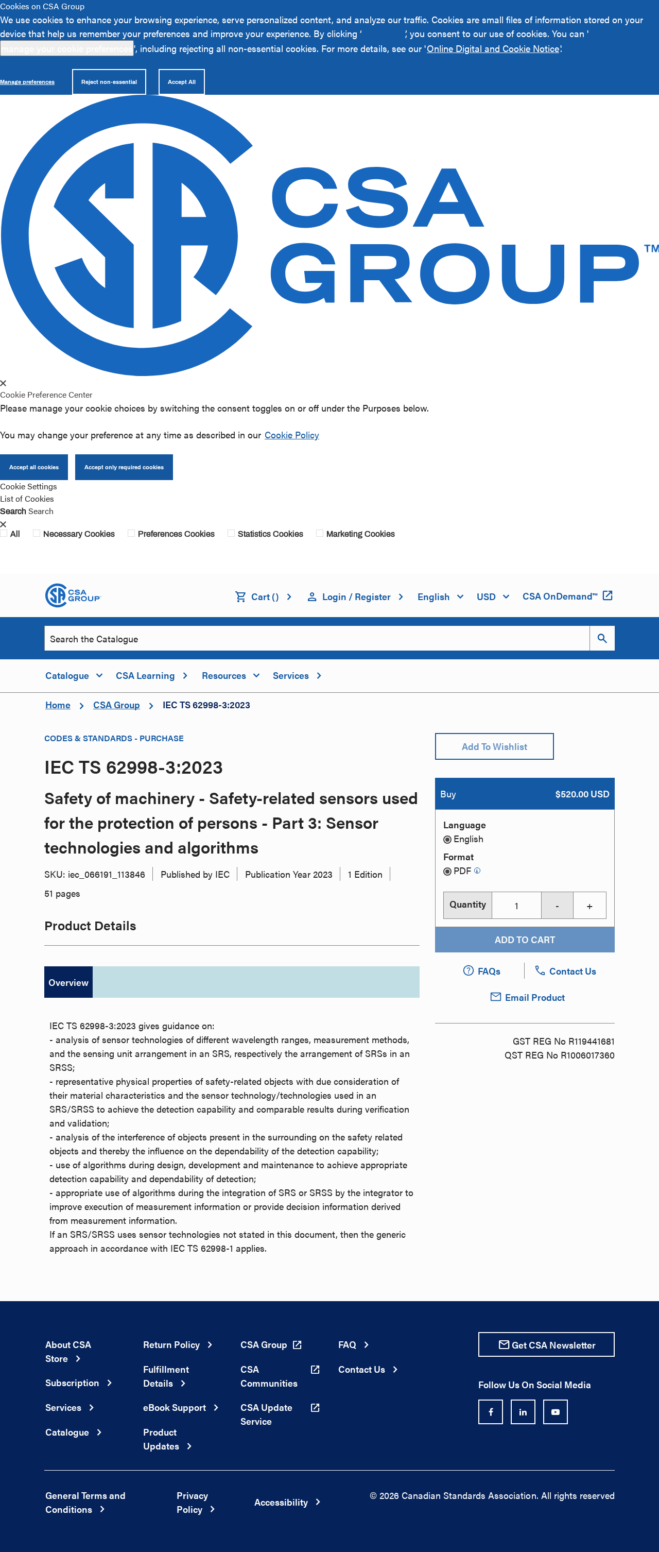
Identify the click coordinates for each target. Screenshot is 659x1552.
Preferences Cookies (176, 534)
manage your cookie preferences (67, 48)
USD (486, 596)
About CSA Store (68, 1351)
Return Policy (171, 1344)
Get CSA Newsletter (554, 1344)
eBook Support (174, 1407)
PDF (462, 870)
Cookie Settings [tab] (28, 486)
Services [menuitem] (291, 675)
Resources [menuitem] (224, 675)
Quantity (467, 903)
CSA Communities (269, 1375)
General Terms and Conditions (85, 1502)
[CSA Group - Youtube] (555, 1412)
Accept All (383, 33)
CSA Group (116, 704)
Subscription (72, 1382)
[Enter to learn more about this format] (477, 870)
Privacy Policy (192, 1502)
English (468, 838)
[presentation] (3, 383)
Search (13, 510)
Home (58, 704)
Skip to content (5, 13)
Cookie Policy (292, 434)
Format (458, 856)
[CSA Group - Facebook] (490, 1412)
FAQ (347, 1344)
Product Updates (161, 1438)
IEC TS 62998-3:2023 (206, 704)
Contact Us (361, 1368)
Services (63, 1407)
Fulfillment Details (166, 1375)
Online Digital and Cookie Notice (493, 48)
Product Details (90, 925)
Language (464, 824)
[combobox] (317, 638)
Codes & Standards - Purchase (114, 738)
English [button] (434, 596)
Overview (68, 982)
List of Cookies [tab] (27, 498)
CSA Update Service (266, 1414)
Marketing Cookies (360, 534)
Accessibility (281, 1501)
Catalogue (67, 1431)
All (15, 534)
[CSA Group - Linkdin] (523, 1412)
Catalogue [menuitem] (67, 675)
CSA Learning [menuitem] (145, 675)
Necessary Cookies (79, 534)
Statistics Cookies (270, 534)
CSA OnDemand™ (560, 595)
